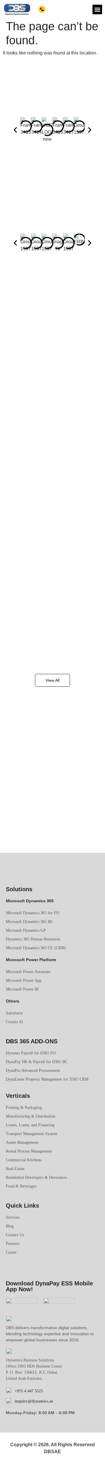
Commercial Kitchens (23, 1160)
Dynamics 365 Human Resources (33, 939)
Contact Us (15, 1235)
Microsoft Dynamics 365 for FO (32, 913)
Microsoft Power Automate (28, 972)
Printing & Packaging (24, 1107)
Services (13, 1217)
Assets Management (22, 1142)
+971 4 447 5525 (60, 9)
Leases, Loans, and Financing (30, 1125)
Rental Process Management (29, 1151)
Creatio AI (14, 1022)
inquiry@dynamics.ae (34, 1401)
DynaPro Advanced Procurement (33, 1070)
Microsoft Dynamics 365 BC (29, 921)
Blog (10, 1226)
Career (11, 1252)
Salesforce (14, 1013)
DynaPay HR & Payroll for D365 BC (37, 1062)
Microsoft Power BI (22, 989)
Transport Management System (31, 1134)
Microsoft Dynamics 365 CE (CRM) (36, 948)
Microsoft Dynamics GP (26, 930)
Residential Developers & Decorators (36, 1177)
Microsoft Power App (23, 980)
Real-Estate (15, 1169)
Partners (12, 1243)
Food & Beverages (21, 1186)
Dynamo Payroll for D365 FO (31, 1053)
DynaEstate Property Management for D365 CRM (47, 1079)
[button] (97, 9)
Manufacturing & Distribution (30, 1116)
